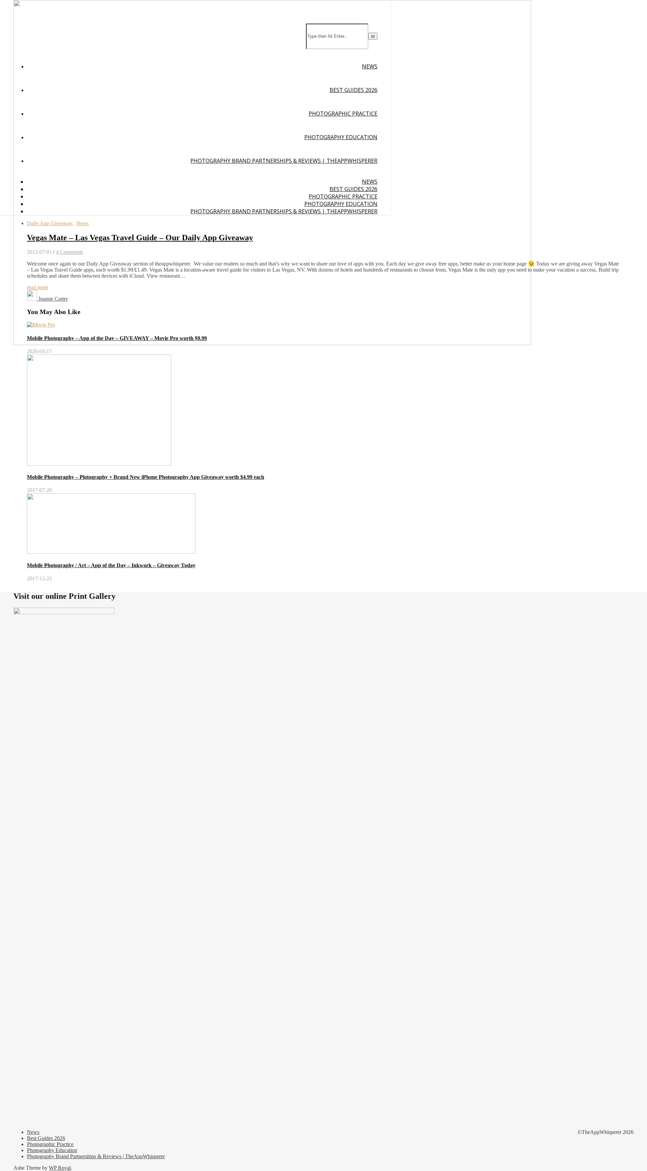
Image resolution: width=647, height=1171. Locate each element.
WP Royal (60, 1168)
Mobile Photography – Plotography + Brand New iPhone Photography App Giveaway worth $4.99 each (145, 477)
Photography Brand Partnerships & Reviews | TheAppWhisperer (283, 160)
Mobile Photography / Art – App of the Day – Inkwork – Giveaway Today (111, 565)
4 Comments (69, 252)
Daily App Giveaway (49, 223)
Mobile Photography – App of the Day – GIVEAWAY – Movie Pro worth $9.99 (117, 338)
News (369, 66)
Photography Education (340, 137)
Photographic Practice (343, 113)
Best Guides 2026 (353, 90)
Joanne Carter (53, 299)
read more (37, 287)
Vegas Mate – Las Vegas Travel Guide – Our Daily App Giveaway (140, 237)
